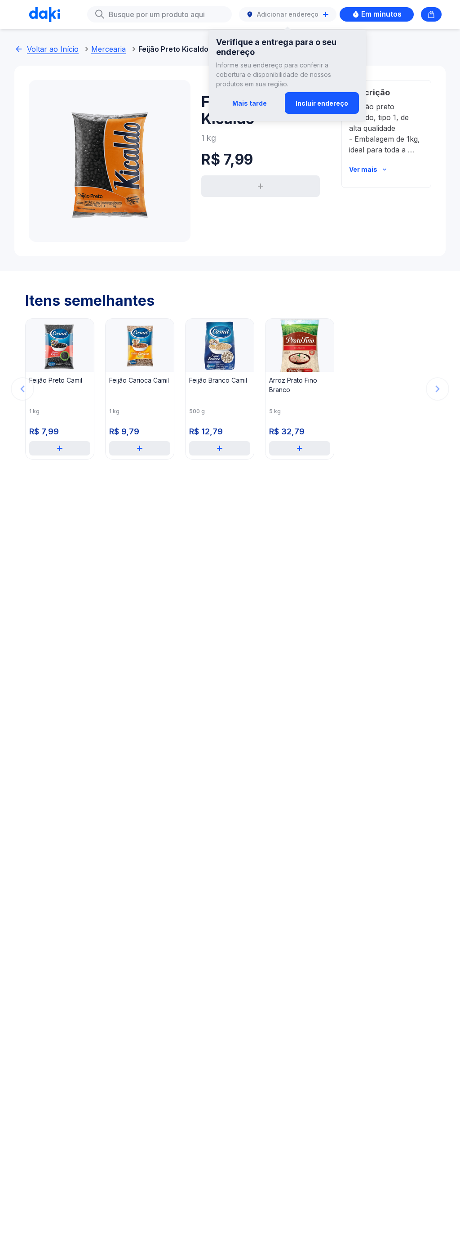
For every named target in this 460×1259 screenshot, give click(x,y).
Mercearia (108, 49)
